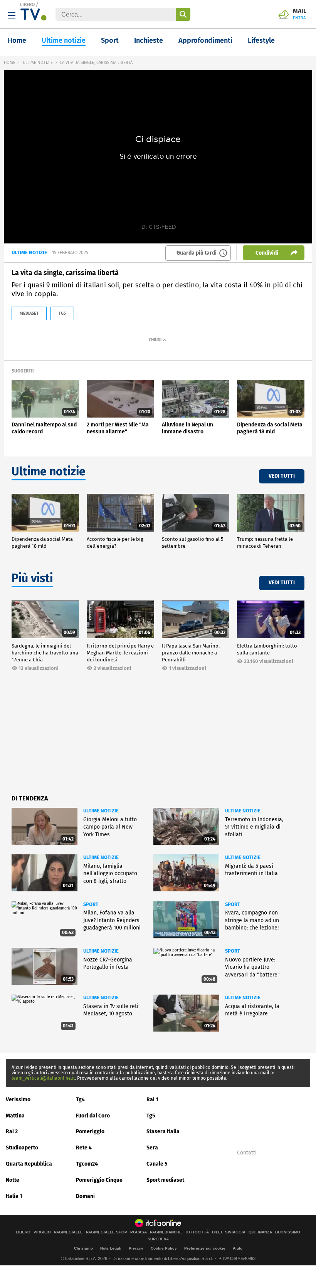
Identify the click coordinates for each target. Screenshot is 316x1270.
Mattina (15, 1115)
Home (17, 40)
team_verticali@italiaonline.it (43, 1078)
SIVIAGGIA (235, 1232)
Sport (110, 40)
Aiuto (237, 1248)
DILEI (217, 1232)
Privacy (136, 1248)
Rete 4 (84, 1147)
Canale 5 (157, 1164)
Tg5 (150, 1115)
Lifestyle (261, 40)
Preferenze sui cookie (204, 1248)
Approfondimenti (205, 40)
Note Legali (110, 1248)
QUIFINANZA (260, 1232)
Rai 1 (152, 1099)
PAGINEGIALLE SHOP (106, 1232)
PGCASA (138, 1232)
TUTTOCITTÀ (197, 1232)
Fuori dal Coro (93, 1115)
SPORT (90, 904)
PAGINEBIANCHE (166, 1232)
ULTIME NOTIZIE (38, 62)
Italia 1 (14, 1196)
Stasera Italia (163, 1131)
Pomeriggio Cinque (99, 1180)
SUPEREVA (158, 1239)
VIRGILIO (42, 1232)
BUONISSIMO (287, 1232)
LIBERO (27, 4)
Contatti (247, 1153)
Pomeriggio (90, 1131)
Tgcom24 (87, 1164)
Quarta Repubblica (29, 1164)
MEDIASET (29, 313)
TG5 (62, 313)
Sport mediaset (165, 1180)
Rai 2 (12, 1131)
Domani (85, 1196)
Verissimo (18, 1099)
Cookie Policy (164, 1248)
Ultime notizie (64, 40)
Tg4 (80, 1099)
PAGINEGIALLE (68, 1232)
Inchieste (148, 40)
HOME (9, 62)
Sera (152, 1147)
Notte (12, 1180)
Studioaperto (22, 1147)
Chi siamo (83, 1248)
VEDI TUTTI (282, 476)
